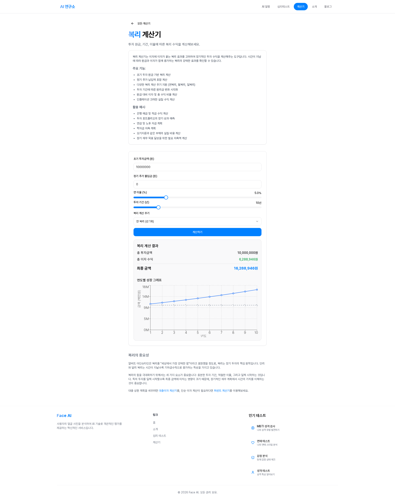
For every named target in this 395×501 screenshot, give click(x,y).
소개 (314, 6)
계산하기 (197, 232)
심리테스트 (283, 6)
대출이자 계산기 (168, 390)
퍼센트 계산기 (222, 390)
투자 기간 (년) (141, 202)
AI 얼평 (266, 6)
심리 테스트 (159, 435)
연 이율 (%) (140, 192)
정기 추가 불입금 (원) (145, 176)
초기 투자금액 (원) (144, 158)
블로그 (328, 6)
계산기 (300, 6)
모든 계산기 (143, 23)
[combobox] (197, 221)
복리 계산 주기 (142, 213)
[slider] (166, 197)
